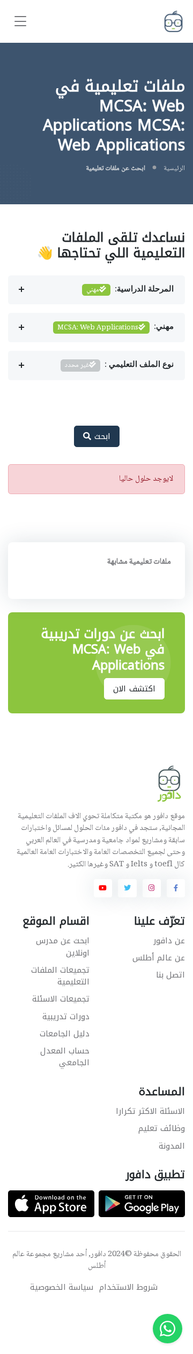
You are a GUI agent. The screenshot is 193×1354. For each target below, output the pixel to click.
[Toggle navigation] (20, 22)
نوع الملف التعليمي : (119, 365)
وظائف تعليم (161, 1128)
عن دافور (169, 940)
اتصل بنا (170, 974)
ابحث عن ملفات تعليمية (115, 168)
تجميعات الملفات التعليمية (60, 976)
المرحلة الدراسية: (130, 290)
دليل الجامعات (65, 1033)
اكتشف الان (134, 688)
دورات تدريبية (66, 1016)
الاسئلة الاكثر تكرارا (150, 1111)
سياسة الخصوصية (61, 1287)
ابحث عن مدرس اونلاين (63, 946)
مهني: (115, 328)
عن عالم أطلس (158, 957)
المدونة (172, 1145)
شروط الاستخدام (128, 1287)
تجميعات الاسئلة (61, 998)
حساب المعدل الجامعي (65, 1057)
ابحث (100, 436)
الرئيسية (174, 168)
